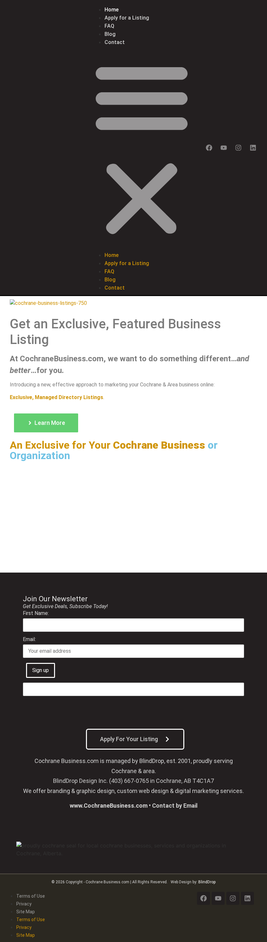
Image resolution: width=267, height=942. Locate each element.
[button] (141, 148)
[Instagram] (238, 147)
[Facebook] (209, 147)
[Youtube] (223, 147)
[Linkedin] (253, 147)
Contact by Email (175, 805)
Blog (110, 34)
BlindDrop (207, 882)
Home (112, 10)
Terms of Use (30, 896)
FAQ (109, 26)
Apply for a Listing (127, 18)
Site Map (25, 911)
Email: (29, 639)
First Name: (36, 613)
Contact (115, 42)
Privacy (24, 903)
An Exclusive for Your (61, 445)
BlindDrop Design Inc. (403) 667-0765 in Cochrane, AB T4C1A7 (133, 780)
